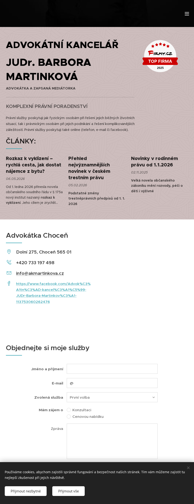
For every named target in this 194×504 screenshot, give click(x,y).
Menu (187, 13)
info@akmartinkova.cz (40, 273)
